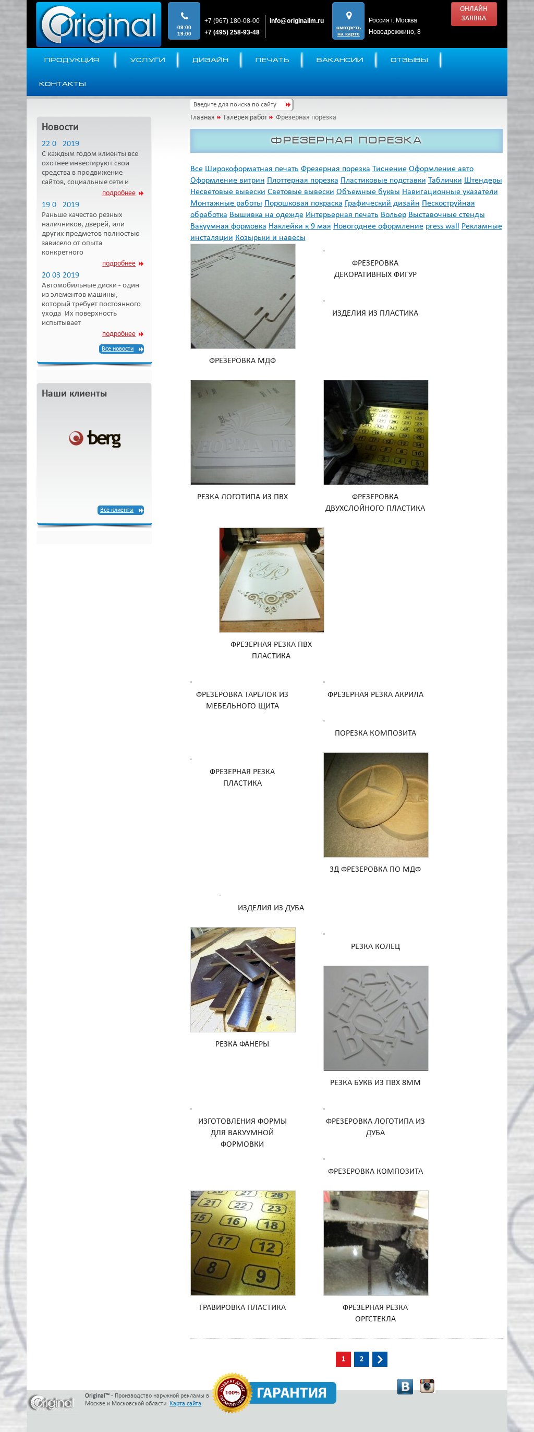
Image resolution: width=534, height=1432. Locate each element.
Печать (272, 60)
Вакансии (340, 60)
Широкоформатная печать (252, 169)
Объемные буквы (368, 192)
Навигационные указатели (450, 192)
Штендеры (483, 180)
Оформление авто (441, 169)
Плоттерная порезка (302, 180)
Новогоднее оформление (378, 226)
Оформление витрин (227, 180)
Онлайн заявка (474, 13)
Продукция (72, 60)
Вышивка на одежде (266, 215)
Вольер (393, 215)
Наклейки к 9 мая (300, 226)
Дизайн (210, 60)
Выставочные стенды (446, 215)
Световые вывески (301, 192)
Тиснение (389, 169)
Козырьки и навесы (270, 238)
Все (196, 169)
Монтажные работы (226, 203)
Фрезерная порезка (335, 169)
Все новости (118, 349)
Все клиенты (117, 510)
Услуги (147, 60)
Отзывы (409, 60)
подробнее (119, 193)
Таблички (445, 180)
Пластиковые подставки (383, 180)
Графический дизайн (382, 203)
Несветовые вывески (227, 192)
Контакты (62, 84)
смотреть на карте (348, 31)
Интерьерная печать (342, 215)
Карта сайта (185, 1404)
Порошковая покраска (303, 203)
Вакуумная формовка (228, 226)
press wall (442, 226)
